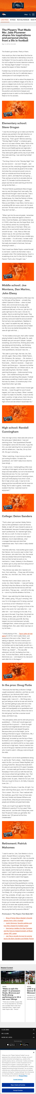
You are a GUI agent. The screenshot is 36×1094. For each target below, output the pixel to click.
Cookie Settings (18, 1079)
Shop (26, 14)
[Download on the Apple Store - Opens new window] (11, 1044)
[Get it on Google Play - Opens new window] (24, 1045)
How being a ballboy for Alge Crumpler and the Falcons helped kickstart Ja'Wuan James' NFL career (18, 931)
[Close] (34, 1052)
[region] (18, 1072)
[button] (18, 951)
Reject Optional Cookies (18, 1085)
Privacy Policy (23, 1076)
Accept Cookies (18, 1090)
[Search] (30, 14)
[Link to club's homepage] (4, 13)
